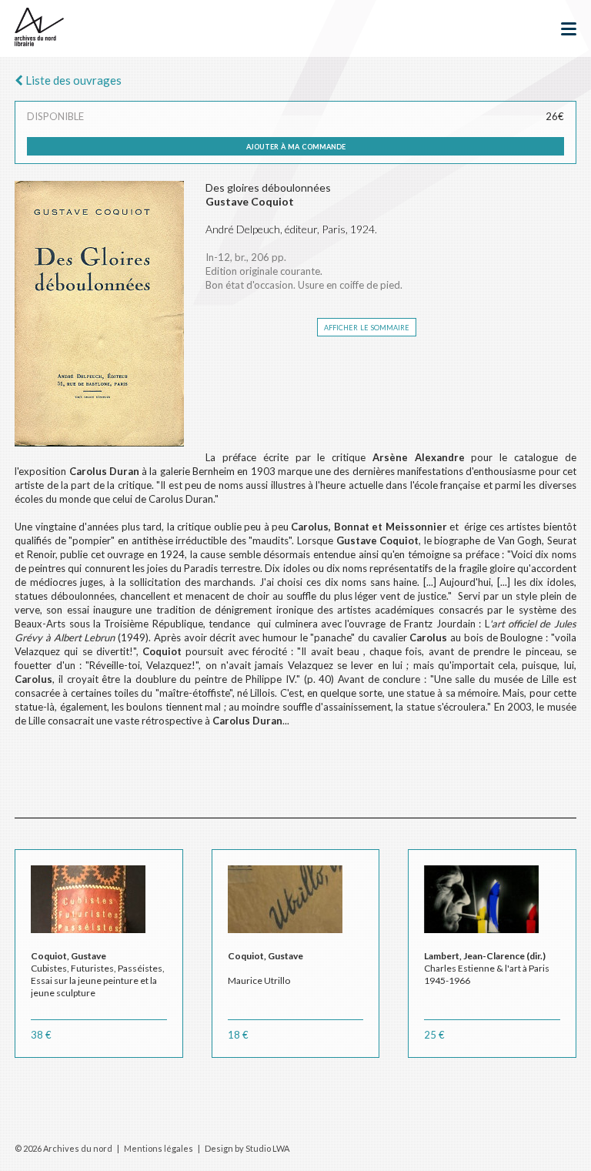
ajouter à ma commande (296, 145)
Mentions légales (158, 1148)
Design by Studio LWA (247, 1148)
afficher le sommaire (366, 326)
